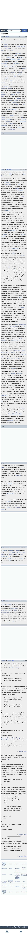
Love (11, 864)
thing (3, 169)
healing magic (15, 340)
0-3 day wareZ (24, 868)
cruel (6, 78)
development (4, 612)
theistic (18, 46)
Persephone (17, 350)
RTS (10, 174)
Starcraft (19, 373)
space (3, 610)
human (8, 48)
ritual (2, 92)
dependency (10, 493)
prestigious (23, 121)
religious (3, 88)
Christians (14, 102)
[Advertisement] (14, 14)
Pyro (7, 352)
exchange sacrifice (10, 622)
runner (13, 552)
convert (5, 234)
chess (4, 604)
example (17, 92)
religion (23, 46)
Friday (16, 100)
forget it (8, 501)
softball (11, 550)
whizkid (7, 36)
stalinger (7, 463)
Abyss (24, 881)
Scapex (23, 408)
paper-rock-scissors (20, 324)
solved (11, 66)
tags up (10, 558)
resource (7, 182)
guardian (22, 307)
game (17, 550)
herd (20, 72)
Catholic (18, 98)
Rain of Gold (24, 891)
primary (6, 44)
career (24, 119)
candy (16, 104)
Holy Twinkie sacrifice (4, 882)
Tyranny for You (10, 886)
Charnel (13, 352)
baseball (5, 550)
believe (10, 483)
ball (16, 554)
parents (9, 119)
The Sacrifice (17, 864)
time (11, 127)
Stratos (3, 352)
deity (2, 50)
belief (6, 61)
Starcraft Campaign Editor (15, 414)
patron (23, 255)
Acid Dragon (8, 169)
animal (13, 72)
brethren (7, 210)
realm (9, 109)
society (20, 74)
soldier (12, 115)
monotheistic (12, 59)
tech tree (8, 184)
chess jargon (17, 868)
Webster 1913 (11, 660)
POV (19, 184)
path (8, 507)
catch (6, 556)
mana (8, 267)
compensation (14, 608)
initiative (15, 610)
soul (23, 196)
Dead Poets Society (3, 886)
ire (2, 401)
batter (10, 554)
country (3, 117)
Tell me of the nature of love (24, 875)
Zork (25, 326)
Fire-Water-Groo (13, 326)
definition (3, 660)
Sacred (11, 668)
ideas (2, 467)
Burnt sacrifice (5, 738)
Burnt (2, 740)
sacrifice (9, 604)
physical (9, 57)
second (19, 552)
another (18, 507)
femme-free (17, 881)
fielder (3, 556)
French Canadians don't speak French (24, 886)
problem (18, 53)
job (16, 125)
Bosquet (10, 891)
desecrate (16, 269)
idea (2, 36)
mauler (7, 600)
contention (18, 475)
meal (2, 96)
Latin (5, 40)
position (11, 123)
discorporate (15, 248)
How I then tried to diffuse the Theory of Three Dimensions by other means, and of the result (17, 874)
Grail (11, 874)
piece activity (8, 610)
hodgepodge (4, 395)
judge (11, 80)
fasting (13, 94)
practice (5, 46)
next (22, 558)
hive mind (17, 886)
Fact (17, 668)
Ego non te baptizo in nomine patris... (4, 864)
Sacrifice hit (9, 740)
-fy (8, 759)
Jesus (10, 868)
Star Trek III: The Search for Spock (10, 881)
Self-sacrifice (4, 868)
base (2, 554)
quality (19, 127)
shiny (17, 891)
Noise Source (9, 547)
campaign (13, 368)
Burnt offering (16, 738)
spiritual (10, 88)
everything (4, 63)
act (11, 84)
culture (3, 82)
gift (12, 50)
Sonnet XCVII (24, 864)
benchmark (10, 420)
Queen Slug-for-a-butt (13, 358)
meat (10, 100)
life (22, 117)
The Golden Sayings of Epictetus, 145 (3, 892)
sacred (3, 42)
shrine (20, 297)
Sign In (24, 30)
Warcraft (12, 373)
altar (15, 76)
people (24, 68)
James (23, 350)
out (10, 560)
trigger (17, 412)
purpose (4, 874)
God (16, 61)
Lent (24, 104)
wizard (17, 188)
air (21, 554)
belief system (11, 230)
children (8, 121)
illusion (3, 509)
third (24, 552)
